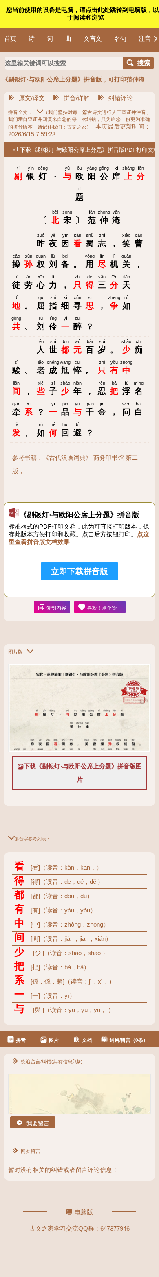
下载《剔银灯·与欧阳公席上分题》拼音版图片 (83, 773)
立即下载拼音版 (79, 571)
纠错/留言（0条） (129, 1040)
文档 (87, 1040)
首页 (10, 38)
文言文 (93, 38)
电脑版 (84, 1212)
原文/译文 (32, 97)
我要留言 (37, 1123)
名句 (120, 38)
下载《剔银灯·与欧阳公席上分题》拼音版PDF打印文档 (87, 150)
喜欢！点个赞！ (104, 608)
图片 (54, 1040)
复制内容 (56, 608)
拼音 (21, 1040)
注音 (145, 38)
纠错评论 (120, 97)
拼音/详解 (77, 97)
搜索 (143, 62)
